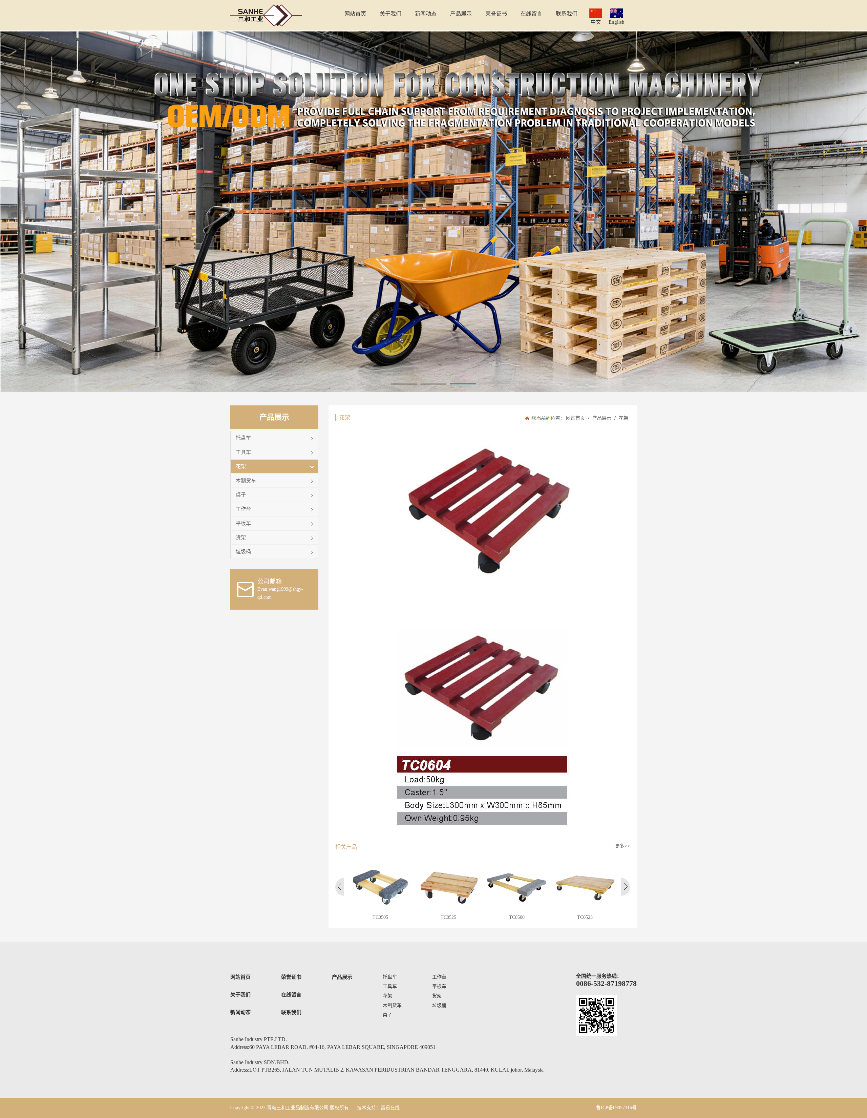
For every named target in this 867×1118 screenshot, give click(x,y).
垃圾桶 (243, 551)
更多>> (622, 845)
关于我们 (240, 994)
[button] (404, 384)
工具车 (243, 452)
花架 (241, 466)
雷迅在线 (390, 1107)
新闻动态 (240, 1012)
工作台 (243, 509)
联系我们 (291, 1012)
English (617, 22)
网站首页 (575, 418)
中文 (596, 22)
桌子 (241, 495)
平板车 (243, 523)
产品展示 (602, 418)
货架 (241, 537)
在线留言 (291, 994)
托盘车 (243, 438)
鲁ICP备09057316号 (616, 1107)
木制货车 (246, 480)
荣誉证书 (291, 977)
